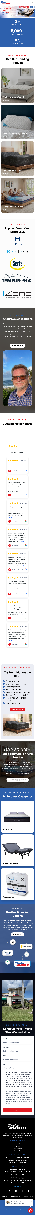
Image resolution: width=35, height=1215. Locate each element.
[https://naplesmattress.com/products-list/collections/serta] (17, 263)
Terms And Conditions (24, 1196)
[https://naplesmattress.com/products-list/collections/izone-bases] (17, 294)
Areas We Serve (17, 1148)
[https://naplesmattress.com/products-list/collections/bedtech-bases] (17, 251)
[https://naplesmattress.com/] (5, 2)
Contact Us (17, 1151)
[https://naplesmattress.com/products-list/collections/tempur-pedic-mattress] (17, 278)
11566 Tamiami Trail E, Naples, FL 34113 (18, 1180)
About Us (17, 1144)
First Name (6, 1039)
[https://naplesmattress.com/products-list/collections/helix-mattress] (17, 241)
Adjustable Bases (10, 863)
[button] (32, 2)
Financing (17, 1146)
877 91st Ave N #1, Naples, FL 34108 (18, 1171)
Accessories (8, 897)
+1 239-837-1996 (18, 1183)
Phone (5, 1055)
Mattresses (8, 829)
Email (5, 1064)
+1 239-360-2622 (18, 1174)
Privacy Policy (8, 1196)
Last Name (6, 1047)
